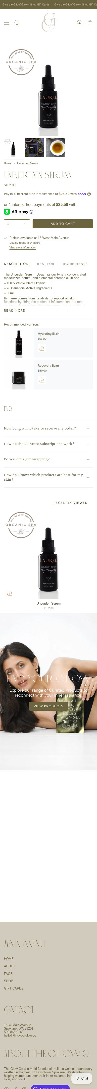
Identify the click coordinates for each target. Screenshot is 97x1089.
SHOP (8, 981)
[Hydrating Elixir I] (19, 343)
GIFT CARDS (14, 988)
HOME (9, 959)
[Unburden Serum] (48, 554)
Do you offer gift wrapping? (27, 459)
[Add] (42, 348)
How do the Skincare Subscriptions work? (39, 444)
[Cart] (90, 23)
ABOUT (9, 966)
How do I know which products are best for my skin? (43, 477)
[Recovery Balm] (19, 374)
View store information (22, 247)
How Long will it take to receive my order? (40, 429)
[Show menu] (6, 23)
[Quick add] (9, 593)
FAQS (8, 974)
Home (7, 163)
